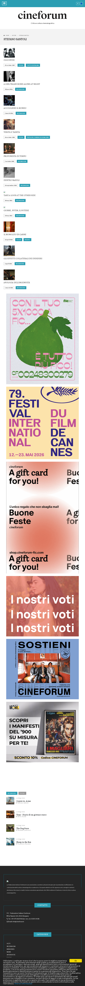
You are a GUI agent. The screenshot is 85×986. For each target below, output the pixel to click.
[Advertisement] (21, 778)
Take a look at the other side (20, 195)
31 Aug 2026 (20, 798)
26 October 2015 (10, 137)
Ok (76, 960)
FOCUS (21, 65)
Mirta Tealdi (22, 816)
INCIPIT (27, 239)
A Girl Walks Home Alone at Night (22, 84)
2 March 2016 (9, 113)
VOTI (8, 943)
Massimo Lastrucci (24, 830)
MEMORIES (10, 949)
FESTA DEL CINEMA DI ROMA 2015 (38, 137)
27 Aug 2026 (20, 825)
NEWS (9, 952)
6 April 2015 (8, 263)
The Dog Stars (22, 828)
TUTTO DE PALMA (33, 65)
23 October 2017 (10, 65)
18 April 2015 (9, 239)
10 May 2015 (8, 215)
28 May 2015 (8, 200)
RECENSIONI (20, 89)
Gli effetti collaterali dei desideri (23, 258)
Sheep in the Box (23, 842)
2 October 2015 (9, 161)
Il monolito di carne (15, 234)
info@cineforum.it (18, 921)
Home (7, 35)
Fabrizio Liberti (23, 802)
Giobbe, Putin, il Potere (16, 210)
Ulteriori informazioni (23, 983)
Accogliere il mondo (15, 108)
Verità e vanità (12, 132)
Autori (14, 35)
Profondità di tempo (15, 156)
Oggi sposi (9, 60)
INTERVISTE (11, 955)
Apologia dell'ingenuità (17, 282)
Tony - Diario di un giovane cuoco (31, 815)
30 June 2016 (9, 89)
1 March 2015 (9, 287)
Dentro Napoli (11, 180)
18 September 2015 (11, 185)
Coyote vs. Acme (23, 801)
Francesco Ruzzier (24, 844)
